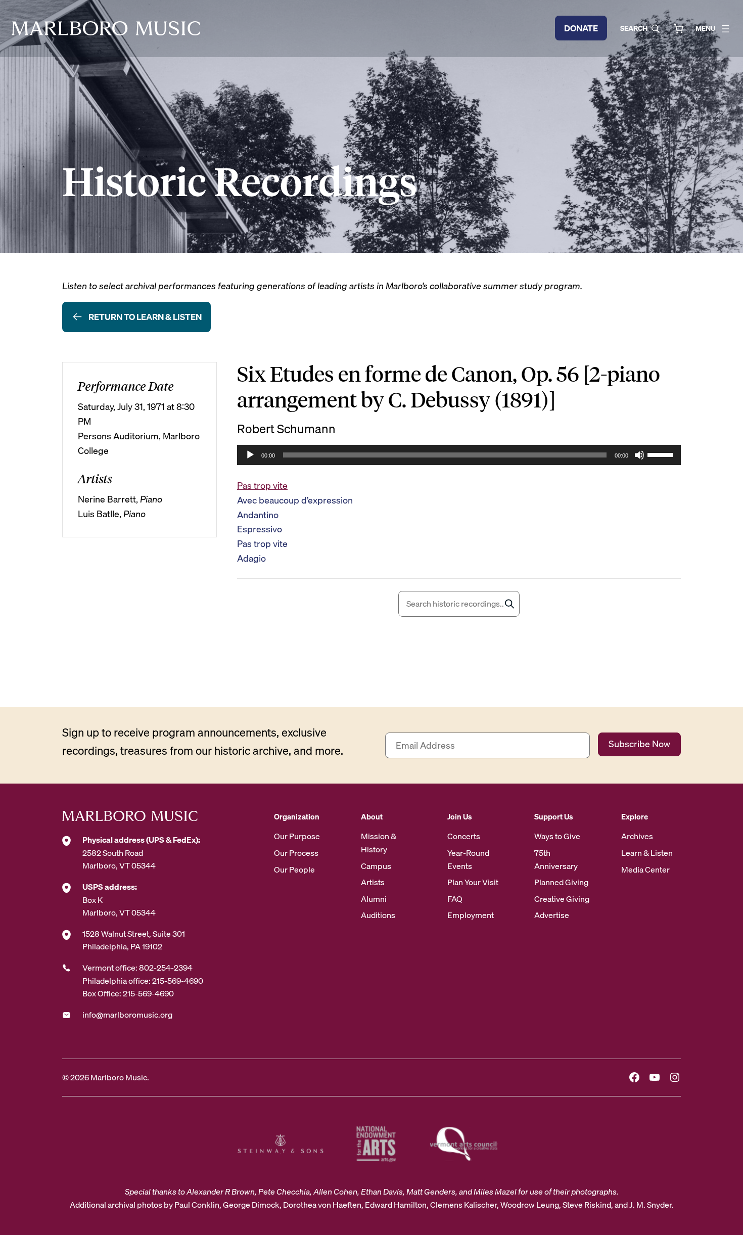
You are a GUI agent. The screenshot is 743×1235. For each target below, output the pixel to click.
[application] (459, 455)
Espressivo (259, 529)
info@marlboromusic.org (127, 1014)
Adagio (251, 558)
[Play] (250, 455)
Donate (581, 28)
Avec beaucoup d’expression (295, 500)
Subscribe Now (639, 744)
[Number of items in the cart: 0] (678, 28)
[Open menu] (725, 29)
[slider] (661, 454)
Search (633, 28)
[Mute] (639, 455)
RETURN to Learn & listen (145, 317)
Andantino (257, 515)
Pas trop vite (262, 485)
